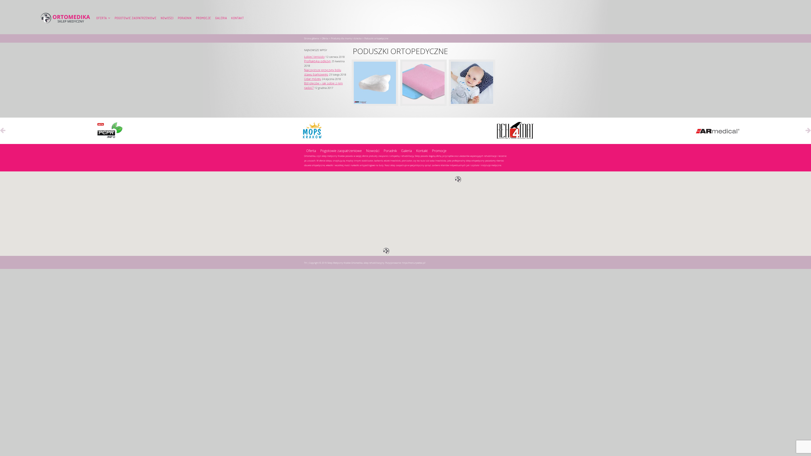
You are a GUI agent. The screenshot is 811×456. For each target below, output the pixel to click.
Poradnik (185, 18)
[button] (457, 179)
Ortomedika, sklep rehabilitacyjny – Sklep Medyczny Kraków (65, 18)
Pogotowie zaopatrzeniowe (135, 18)
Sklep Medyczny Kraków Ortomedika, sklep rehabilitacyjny (355, 262)
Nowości (167, 18)
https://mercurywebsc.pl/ (413, 262)
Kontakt (237, 18)
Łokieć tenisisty (314, 57)
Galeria (221, 18)
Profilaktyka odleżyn (317, 61)
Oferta (101, 18)
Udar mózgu (312, 79)
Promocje (203, 18)
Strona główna (311, 38)
